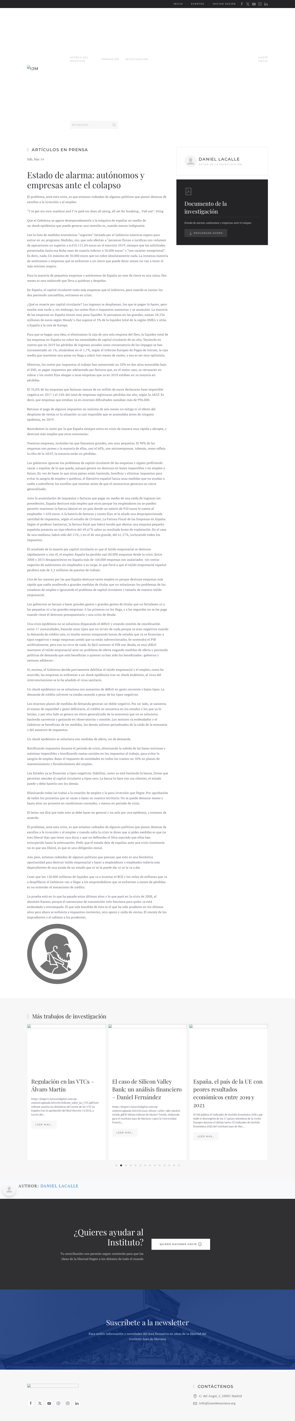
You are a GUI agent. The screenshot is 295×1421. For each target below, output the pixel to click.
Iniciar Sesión (224, 3)
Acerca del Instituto (79, 59)
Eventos (197, 3)
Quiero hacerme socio (178, 1244)
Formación (110, 59)
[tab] (116, 1165)
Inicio (178, 3)
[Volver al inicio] (48, 70)
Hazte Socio (263, 59)
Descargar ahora (208, 233)
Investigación (136, 59)
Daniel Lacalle (60, 1186)
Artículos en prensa (60, 149)
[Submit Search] (114, 125)
